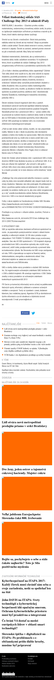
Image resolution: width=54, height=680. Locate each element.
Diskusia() (23, 13)
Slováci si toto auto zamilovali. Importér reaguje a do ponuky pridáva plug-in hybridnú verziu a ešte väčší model (27, 343)
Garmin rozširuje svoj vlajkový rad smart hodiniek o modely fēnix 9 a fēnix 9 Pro (27, 336)
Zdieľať (25, 313)
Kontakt (30, 659)
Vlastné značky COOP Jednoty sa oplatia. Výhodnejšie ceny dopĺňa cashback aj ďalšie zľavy (26, 349)
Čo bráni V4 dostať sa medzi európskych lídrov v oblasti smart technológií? (23, 624)
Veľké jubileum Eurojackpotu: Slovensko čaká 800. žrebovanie (22, 516)
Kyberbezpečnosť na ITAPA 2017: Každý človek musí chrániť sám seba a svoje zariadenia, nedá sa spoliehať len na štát (26, 586)
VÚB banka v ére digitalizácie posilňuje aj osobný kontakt (27, 355)
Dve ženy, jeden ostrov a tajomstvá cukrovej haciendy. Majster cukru (24, 471)
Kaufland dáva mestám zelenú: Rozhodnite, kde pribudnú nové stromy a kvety (26, 371)
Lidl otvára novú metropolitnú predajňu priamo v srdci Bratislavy (25, 330)
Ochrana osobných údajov (10, 661)
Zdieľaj (7, 3)
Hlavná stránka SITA (8, 663)
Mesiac (50, 323)
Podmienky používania (9, 659)
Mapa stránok (32, 663)
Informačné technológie (30, 10)
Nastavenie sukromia (8, 666)
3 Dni (38, 323)
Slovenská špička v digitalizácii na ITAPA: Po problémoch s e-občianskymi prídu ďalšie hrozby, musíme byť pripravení (23, 639)
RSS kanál (31, 661)
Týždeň (43, 323)
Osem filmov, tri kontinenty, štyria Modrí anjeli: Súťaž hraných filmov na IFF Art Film (25, 364)
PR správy (18, 10)
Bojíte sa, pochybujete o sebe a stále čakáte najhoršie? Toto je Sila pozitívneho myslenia (25, 563)
